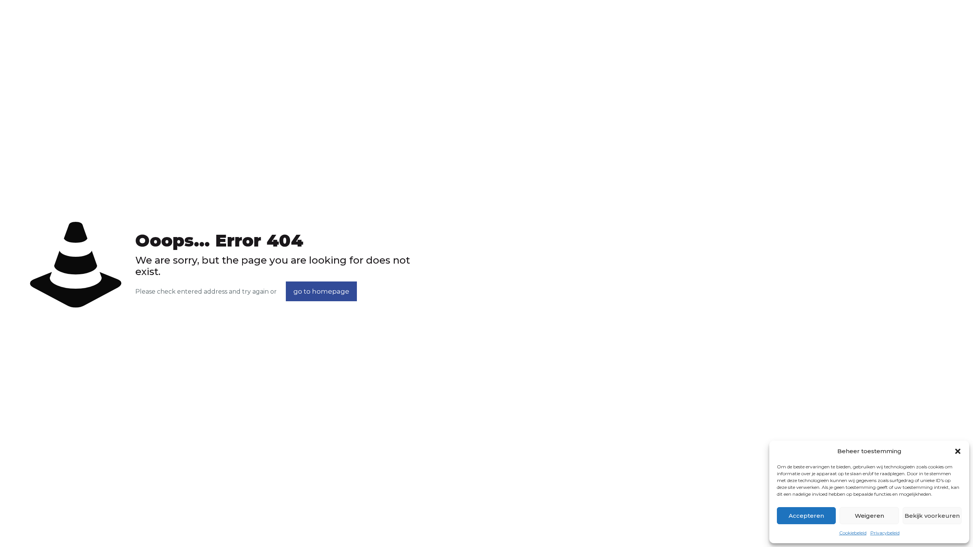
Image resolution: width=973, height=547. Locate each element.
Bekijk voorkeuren (932, 515)
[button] (958, 451)
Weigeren (869, 515)
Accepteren (806, 515)
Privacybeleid (885, 533)
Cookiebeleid (853, 533)
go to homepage (321, 291)
